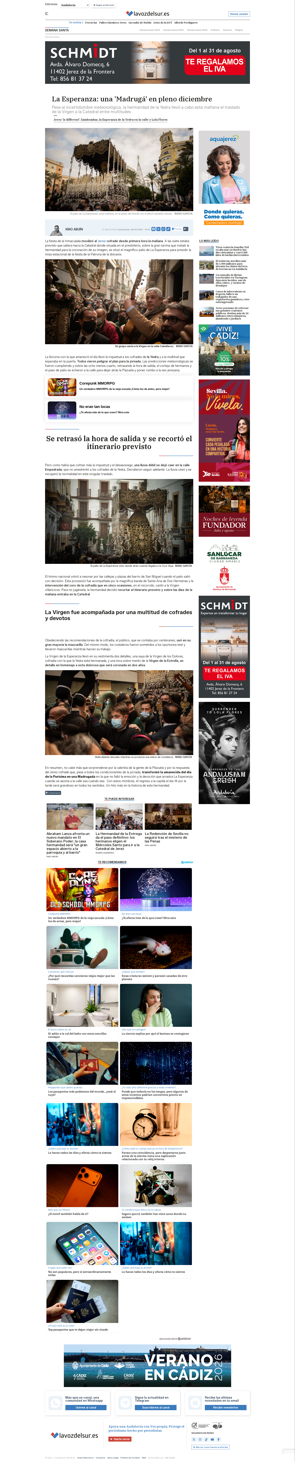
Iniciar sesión (239, 14)
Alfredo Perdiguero (186, 22)
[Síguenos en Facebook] (218, 1439)
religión (239, 30)
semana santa (52, 37)
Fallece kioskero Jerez (113, 22)
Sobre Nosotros (85, 1457)
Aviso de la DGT (162, 22)
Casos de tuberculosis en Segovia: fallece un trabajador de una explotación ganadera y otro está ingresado (232, 296)
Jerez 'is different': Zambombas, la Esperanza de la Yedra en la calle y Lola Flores (110, 119)
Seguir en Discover (105, 5)
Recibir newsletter (225, 1407)
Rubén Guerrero (105, 852)
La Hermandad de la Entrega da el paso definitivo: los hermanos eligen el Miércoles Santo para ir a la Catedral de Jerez (119, 841)
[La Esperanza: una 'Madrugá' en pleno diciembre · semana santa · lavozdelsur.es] (147, 14)
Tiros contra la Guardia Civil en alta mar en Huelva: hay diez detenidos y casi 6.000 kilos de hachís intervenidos (232, 251)
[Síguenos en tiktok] (206, 1439)
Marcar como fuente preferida (212, 1447)
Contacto (100, 1457)
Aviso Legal (112, 1457)
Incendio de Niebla (140, 22)
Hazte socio (122, 1439)
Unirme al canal (86, 1407)
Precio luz (91, 22)
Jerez (102, 241)
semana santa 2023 (173, 30)
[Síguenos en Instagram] (200, 1439)
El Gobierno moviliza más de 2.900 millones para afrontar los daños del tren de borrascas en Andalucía (231, 265)
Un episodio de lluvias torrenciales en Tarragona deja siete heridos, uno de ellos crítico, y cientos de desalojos (231, 280)
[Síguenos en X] (193, 1439)
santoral (227, 30)
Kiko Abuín (74, 229)
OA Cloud (170, 1457)
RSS (144, 1457)
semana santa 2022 (150, 30)
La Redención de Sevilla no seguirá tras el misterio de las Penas (166, 837)
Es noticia (75, 22)
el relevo (215, 30)
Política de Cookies (130, 1457)
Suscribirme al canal (155, 1407)
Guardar (178, 229)
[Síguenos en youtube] (212, 1439)
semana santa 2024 (197, 30)
